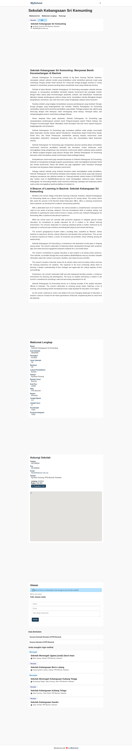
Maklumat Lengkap (49, 16)
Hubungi (62, 16)
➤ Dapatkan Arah (38, 486)
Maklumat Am (34, 16)
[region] (66, 48)
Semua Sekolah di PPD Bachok (42, 642)
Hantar (35, 619)
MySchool (36, 3)
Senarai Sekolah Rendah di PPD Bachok (45, 637)
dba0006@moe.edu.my (39, 473)
